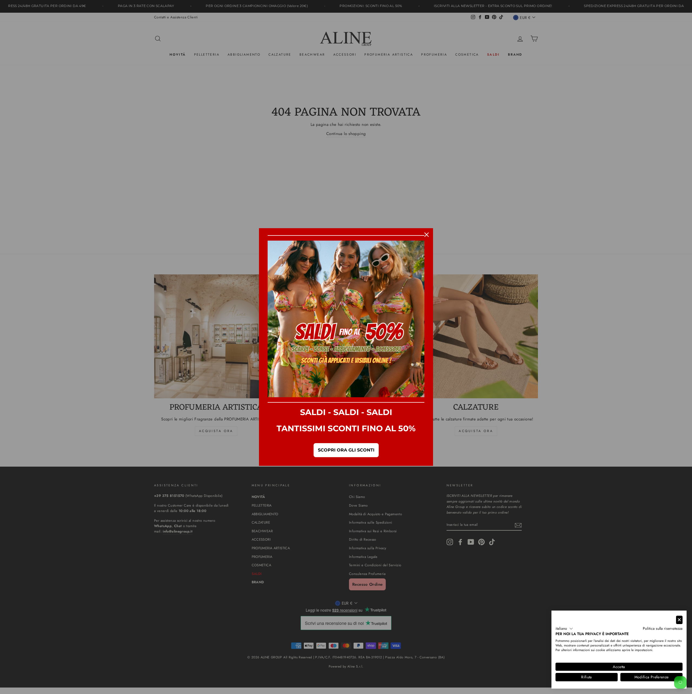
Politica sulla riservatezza (663, 628)
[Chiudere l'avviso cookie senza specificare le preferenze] (679, 620)
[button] (564, 628)
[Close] (426, 234)
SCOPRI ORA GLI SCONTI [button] (346, 450)
